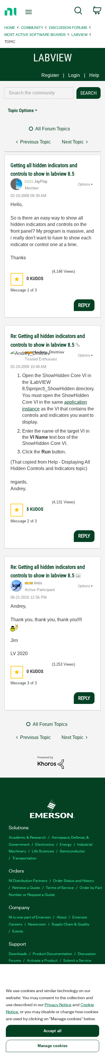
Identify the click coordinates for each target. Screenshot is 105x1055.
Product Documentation (52, 953)
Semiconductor (72, 851)
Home (9, 27)
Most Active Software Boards (35, 34)
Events (17, 931)
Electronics (44, 844)
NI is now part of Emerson (30, 917)
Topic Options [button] (21, 110)
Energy (65, 844)
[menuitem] (78, 11)
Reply (84, 305)
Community (32, 27)
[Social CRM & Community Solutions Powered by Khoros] (51, 762)
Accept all (52, 1031)
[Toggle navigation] (29, 12)
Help (94, 75)
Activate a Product (42, 960)
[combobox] (39, 93)
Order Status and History (73, 880)
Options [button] (84, 184)
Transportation (24, 858)
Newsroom (37, 924)
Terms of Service (60, 887)
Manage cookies (52, 1046)
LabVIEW (79, 34)
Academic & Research (27, 837)
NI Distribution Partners (28, 880)
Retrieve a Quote (26, 887)
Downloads (18, 953)
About (61, 917)
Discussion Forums (68, 27)
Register (50, 75)
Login (74, 75)
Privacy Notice (58, 1004)
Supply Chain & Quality (70, 924)
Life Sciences (43, 851)
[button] (16, 279)
